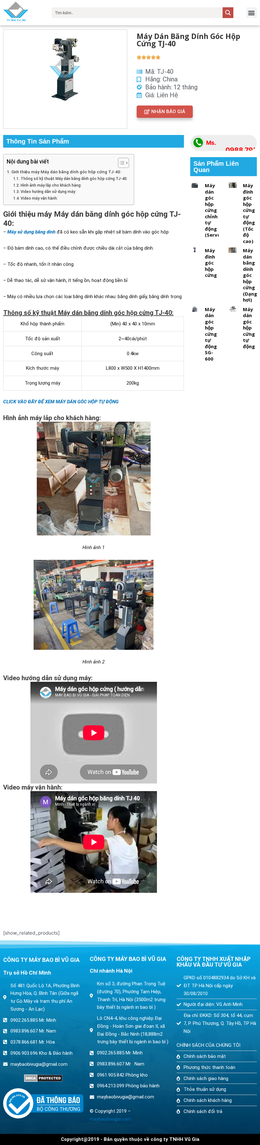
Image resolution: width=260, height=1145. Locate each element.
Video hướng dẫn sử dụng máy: (48, 191)
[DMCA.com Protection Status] (43, 1078)
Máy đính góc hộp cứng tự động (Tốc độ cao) (249, 213)
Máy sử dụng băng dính (31, 232)
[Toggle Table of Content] (120, 162)
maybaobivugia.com (110, 1119)
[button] (251, 12)
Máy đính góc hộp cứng (211, 262)
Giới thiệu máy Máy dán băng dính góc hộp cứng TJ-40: (66, 171)
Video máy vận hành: (39, 198)
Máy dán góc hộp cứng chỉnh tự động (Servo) (214, 210)
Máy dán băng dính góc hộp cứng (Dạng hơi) (250, 275)
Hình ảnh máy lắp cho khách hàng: (51, 185)
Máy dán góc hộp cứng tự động (249, 327)
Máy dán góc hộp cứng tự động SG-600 (211, 334)
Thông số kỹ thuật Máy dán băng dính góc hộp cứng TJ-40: (74, 178)
